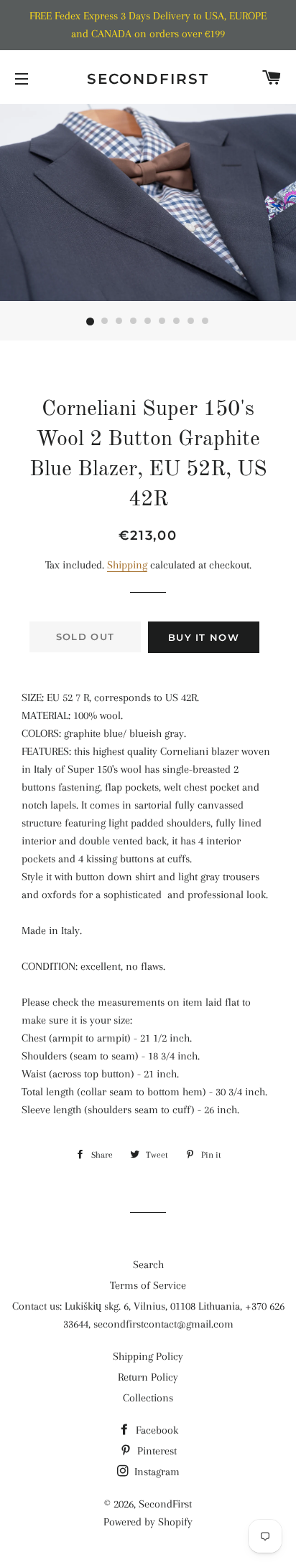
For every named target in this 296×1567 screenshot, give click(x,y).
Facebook (155, 1430)
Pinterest (155, 1450)
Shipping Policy (148, 1356)
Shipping (127, 564)
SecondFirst (148, 78)
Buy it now (203, 637)
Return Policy (148, 1377)
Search (148, 1264)
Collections (148, 1397)
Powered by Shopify (148, 1521)
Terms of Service (148, 1285)
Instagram (155, 1471)
